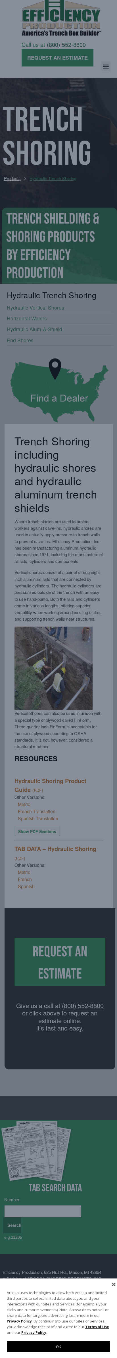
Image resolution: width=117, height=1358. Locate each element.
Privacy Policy (19, 1321)
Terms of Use (97, 1326)
